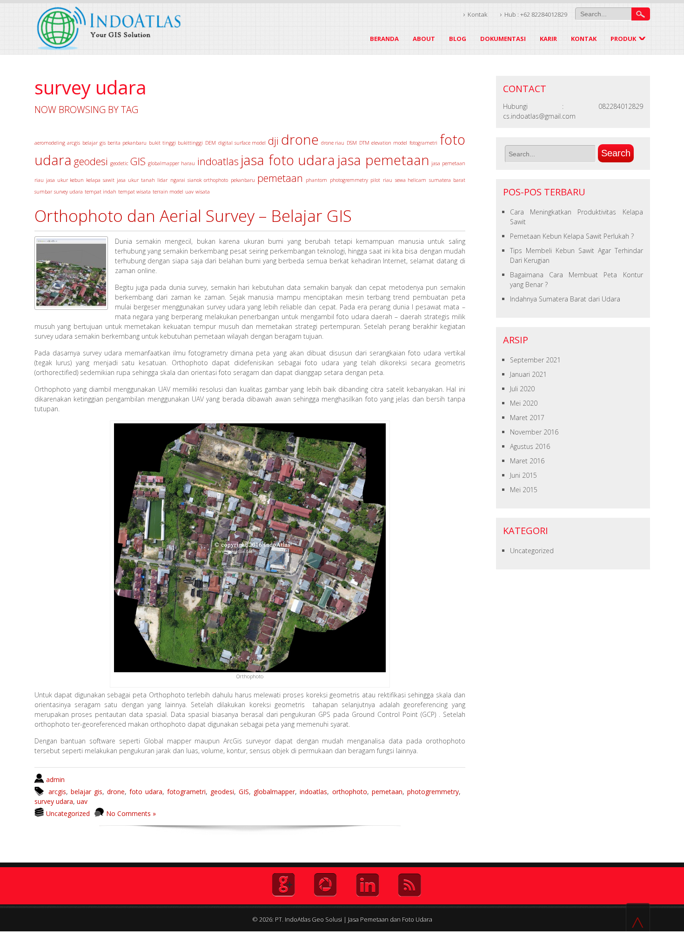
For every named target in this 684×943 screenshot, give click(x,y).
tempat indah (100, 191)
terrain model (168, 191)
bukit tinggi (162, 143)
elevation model (389, 143)
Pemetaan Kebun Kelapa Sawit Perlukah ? (572, 236)
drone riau (333, 143)
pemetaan (280, 178)
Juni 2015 (523, 475)
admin (55, 779)
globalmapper (163, 163)
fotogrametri (423, 143)
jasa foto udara (288, 160)
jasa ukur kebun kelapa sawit (80, 180)
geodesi (91, 161)
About (424, 38)
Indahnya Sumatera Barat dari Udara (565, 298)
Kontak (478, 14)
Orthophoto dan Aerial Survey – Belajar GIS (193, 216)
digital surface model (242, 143)
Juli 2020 (522, 388)
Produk (623, 38)
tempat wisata (134, 191)
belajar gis (94, 143)
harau (188, 163)
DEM (210, 143)
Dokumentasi (503, 38)
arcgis (73, 143)
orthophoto (216, 180)
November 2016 (534, 432)
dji (273, 140)
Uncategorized (68, 813)
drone (300, 139)
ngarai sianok (185, 180)
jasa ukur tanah (135, 180)
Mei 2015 (523, 489)
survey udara (68, 191)
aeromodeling (49, 143)
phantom (316, 180)
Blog (457, 38)
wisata (202, 191)
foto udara (145, 791)
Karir (548, 38)
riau (387, 180)
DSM (352, 143)
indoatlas (218, 161)
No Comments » (131, 813)
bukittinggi (190, 143)
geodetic (119, 163)
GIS (138, 161)
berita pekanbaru (127, 143)
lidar (162, 180)
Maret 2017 (527, 417)
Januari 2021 (528, 374)
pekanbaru (243, 180)
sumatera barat (447, 180)
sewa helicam (411, 180)
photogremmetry (349, 180)
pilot (375, 180)
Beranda (384, 38)
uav (189, 191)
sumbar (43, 191)
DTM (364, 143)
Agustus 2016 (530, 446)
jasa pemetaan (383, 160)
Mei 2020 (523, 403)
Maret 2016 (527, 460)
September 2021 (535, 359)
